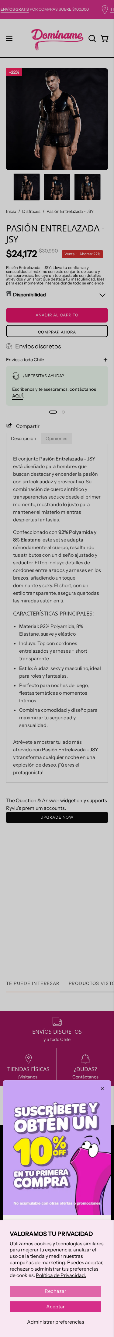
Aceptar (55, 1306)
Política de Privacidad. (61, 1275)
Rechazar (55, 1291)
